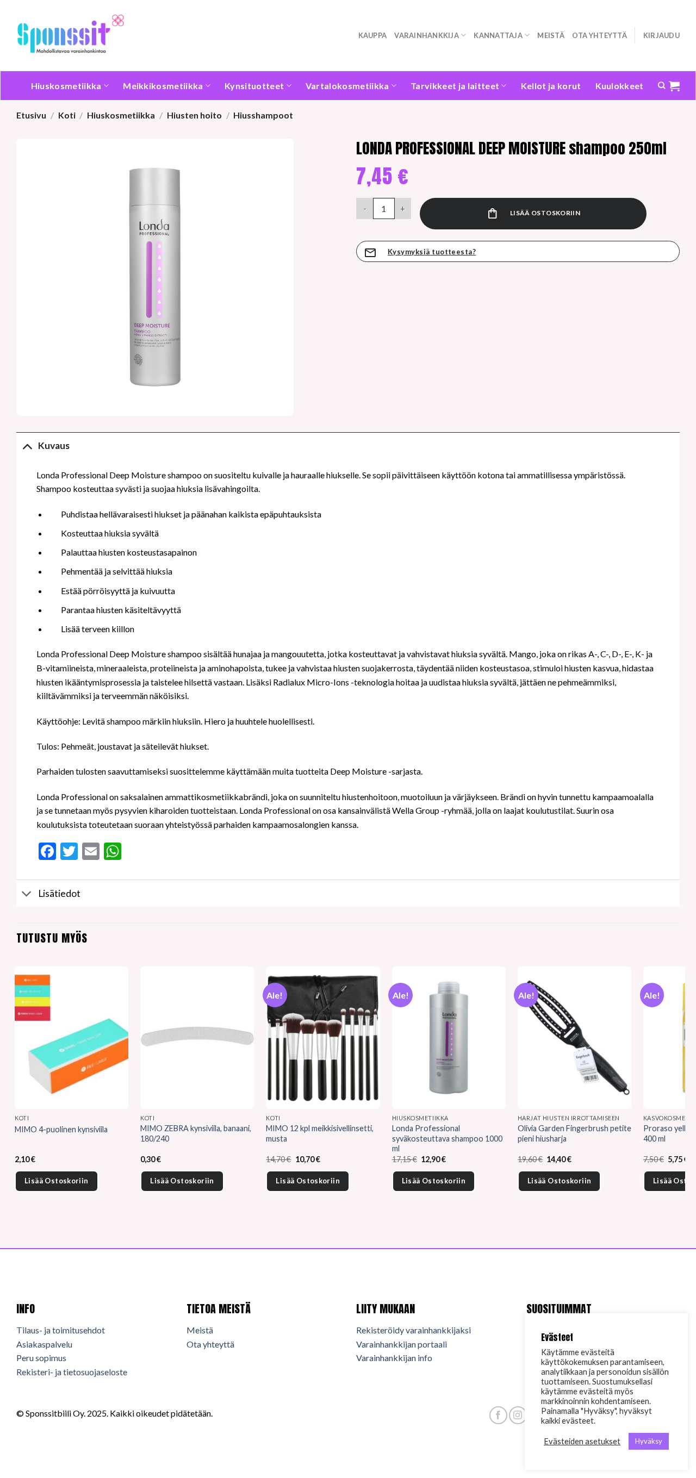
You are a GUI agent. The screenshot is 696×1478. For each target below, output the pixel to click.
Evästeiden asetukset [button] (582, 1441)
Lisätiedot (59, 893)
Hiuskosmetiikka (66, 85)
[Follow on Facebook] (498, 1415)
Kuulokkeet (619, 85)
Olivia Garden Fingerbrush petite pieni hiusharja (574, 1133)
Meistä (550, 35)
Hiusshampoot (263, 115)
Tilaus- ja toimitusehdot (60, 1330)
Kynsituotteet (254, 85)
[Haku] (661, 85)
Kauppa (372, 35)
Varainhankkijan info (394, 1357)
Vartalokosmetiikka (347, 85)
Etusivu (31, 115)
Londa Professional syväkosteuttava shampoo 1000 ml (447, 1138)
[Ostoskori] (674, 86)
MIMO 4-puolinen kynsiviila (61, 1129)
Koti (67, 115)
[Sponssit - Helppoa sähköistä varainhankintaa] (70, 35)
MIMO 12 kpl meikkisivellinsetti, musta (320, 1133)
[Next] (679, 1094)
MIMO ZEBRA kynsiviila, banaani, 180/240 (195, 1133)
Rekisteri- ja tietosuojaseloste (71, 1372)
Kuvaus (54, 445)
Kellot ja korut (551, 85)
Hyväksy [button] (648, 1441)
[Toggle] (27, 445)
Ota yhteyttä (599, 35)
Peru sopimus (41, 1357)
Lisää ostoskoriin (545, 213)
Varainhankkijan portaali (401, 1344)
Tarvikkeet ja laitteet (455, 85)
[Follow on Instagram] (518, 1415)
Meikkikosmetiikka (163, 85)
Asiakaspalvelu (44, 1344)
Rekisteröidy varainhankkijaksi (413, 1330)
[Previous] (17, 1094)
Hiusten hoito (194, 115)
